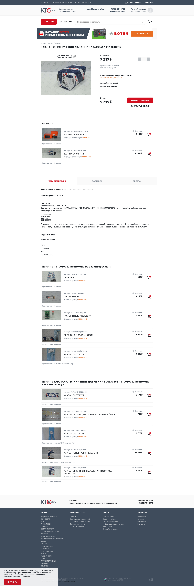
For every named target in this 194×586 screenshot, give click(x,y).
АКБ (42, 521)
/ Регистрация (112, 529)
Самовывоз (74, 517)
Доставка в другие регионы (80, 521)
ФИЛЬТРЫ (44, 566)
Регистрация (141, 11)
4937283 (103, 77)
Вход (132, 11)
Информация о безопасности (113, 524)
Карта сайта (107, 526)
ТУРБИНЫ (44, 563)
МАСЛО (43, 541)
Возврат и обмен (109, 519)
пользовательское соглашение (17, 576)
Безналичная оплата (77, 524)
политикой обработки (13, 574)
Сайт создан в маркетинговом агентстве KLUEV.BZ (119, 579)
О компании (148, 2)
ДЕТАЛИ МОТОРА (47, 529)
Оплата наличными (77, 526)
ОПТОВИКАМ (66, 22)
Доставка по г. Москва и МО (80, 519)
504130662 (110, 77)
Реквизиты (142, 521)
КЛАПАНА (44, 534)
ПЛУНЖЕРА (45, 549)
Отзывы (141, 519)
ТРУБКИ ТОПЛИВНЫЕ (48, 561)
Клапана (50, 43)
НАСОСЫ (44, 544)
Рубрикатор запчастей (49, 517)
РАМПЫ (43, 553)
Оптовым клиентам (110, 521)
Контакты (141, 524)
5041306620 (118, 77)
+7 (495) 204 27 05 (117, 9)
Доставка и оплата (133, 2)
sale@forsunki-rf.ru (95, 9)
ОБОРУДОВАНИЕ (47, 546)
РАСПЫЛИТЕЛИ (46, 556)
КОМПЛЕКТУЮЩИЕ (48, 536)
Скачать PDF (142, 34)
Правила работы (109, 517)
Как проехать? (86, 2)
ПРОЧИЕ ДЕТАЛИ (47, 551)
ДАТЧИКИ (44, 526)
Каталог (43, 43)
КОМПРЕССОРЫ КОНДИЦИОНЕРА (53, 539)
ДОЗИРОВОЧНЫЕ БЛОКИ (50, 531)
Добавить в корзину (140, 100)
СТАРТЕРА (44, 558)
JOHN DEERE (45, 519)
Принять (12, 582)
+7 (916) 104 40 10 (117, 11)
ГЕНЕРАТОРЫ (46, 524)
